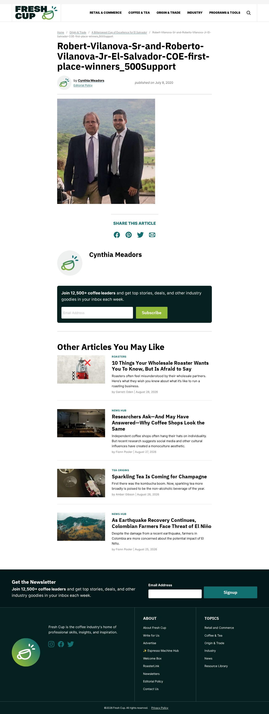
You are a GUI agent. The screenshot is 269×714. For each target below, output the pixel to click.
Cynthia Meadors (91, 80)
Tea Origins (120, 470)
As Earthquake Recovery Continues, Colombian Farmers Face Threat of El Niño (161, 523)
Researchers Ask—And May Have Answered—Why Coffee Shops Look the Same (158, 422)
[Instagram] (51, 644)
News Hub (119, 410)
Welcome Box (152, 658)
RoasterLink (151, 666)
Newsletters (151, 673)
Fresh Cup (36, 13)
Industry (195, 12)
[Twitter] (70, 644)
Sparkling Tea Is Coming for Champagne (159, 476)
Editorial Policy (83, 85)
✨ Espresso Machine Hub (161, 650)
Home (60, 32)
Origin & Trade (169, 12)
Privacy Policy (159, 707)
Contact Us (150, 689)
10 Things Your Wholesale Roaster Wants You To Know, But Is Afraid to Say (160, 365)
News (208, 658)
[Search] (249, 13)
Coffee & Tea (139, 12)
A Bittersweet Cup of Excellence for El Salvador (119, 32)
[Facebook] (61, 644)
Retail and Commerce (219, 627)
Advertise (149, 643)
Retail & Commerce (106, 12)
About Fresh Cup (154, 627)
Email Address (160, 585)
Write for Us (151, 635)
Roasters (119, 356)
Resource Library (216, 666)
